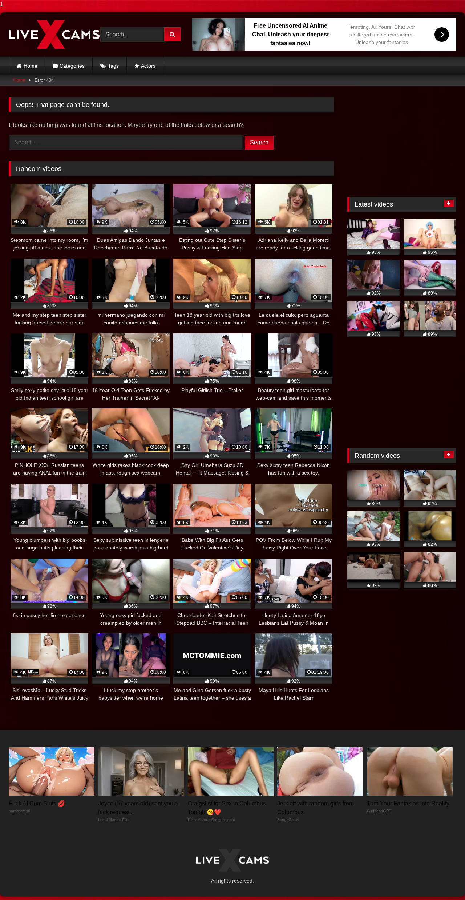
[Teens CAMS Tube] (54, 34)
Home (30, 66)
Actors (148, 66)
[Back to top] (442, 879)
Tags (113, 66)
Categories (72, 66)
